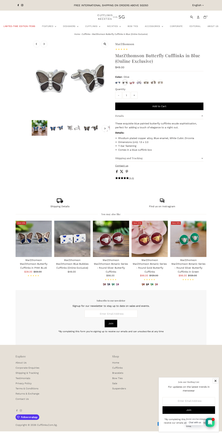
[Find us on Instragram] (162, 202)
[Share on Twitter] (122, 172)
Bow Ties (133, 26)
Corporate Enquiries (27, 367)
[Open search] (191, 17)
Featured (48, 26)
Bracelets (117, 372)
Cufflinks (91, 26)
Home (77, 34)
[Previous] (36, 44)
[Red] (104, 284)
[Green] (113, 284)
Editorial (195, 26)
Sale (114, 383)
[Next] (44, 44)
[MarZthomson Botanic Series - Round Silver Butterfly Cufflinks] (111, 239)
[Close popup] (215, 381)
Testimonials (23, 378)
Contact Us (22, 398)
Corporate (176, 26)
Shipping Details (59, 206)
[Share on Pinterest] (127, 172)
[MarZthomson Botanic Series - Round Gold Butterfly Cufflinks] (150, 239)
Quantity (120, 89)
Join (110, 323)
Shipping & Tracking (27, 372)
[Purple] (117, 284)
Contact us (121, 166)
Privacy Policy (24, 383)
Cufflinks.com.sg (47, 425)
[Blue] (108, 284)
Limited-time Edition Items (19, 26)
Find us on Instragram (162, 206)
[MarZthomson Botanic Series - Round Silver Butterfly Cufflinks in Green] (188, 239)
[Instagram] (22, 5)
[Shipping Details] (60, 202)
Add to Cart (159, 106)
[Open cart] (204, 17)
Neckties (113, 26)
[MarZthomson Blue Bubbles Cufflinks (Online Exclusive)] (72, 239)
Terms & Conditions (27, 388)
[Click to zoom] (104, 44)
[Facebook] (18, 5)
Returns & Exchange (27, 393)
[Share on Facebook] (117, 172)
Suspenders (119, 388)
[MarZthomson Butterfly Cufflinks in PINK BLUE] (34, 239)
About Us (213, 26)
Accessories (153, 26)
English (196, 5)
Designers (69, 26)
